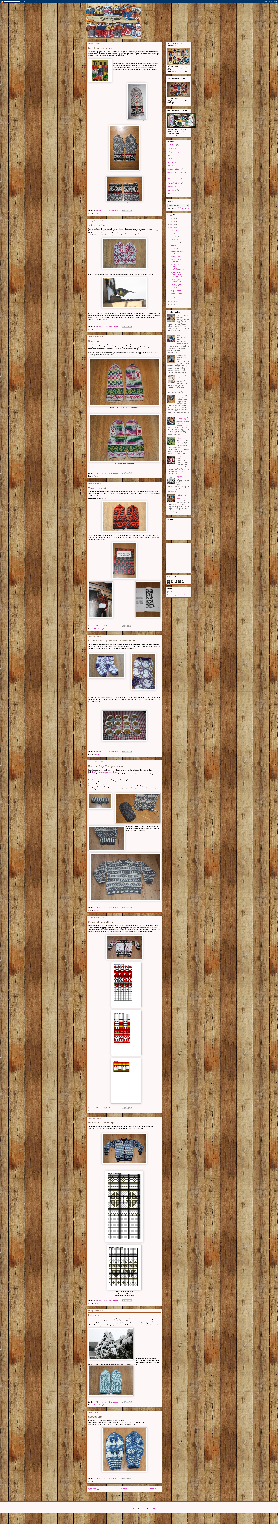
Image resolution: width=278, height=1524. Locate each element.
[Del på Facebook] (129, 211)
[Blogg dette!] (125, 211)
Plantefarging (98, 629)
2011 (172, 304)
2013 (172, 227)
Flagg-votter (181, 456)
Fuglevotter (93, 1315)
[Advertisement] (181, 557)
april (174, 236)
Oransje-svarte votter (98, 487)
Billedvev (171, 145)
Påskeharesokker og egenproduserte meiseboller (111, 640)
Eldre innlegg (155, 1489)
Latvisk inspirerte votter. (100, 47)
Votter (96, 213)
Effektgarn (171, 148)
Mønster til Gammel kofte (100, 921)
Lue (168, 166)
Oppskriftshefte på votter (178, 178)
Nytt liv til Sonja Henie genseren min (106, 766)
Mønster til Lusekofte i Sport (102, 1122)
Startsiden (125, 1489)
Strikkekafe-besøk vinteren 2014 (182, 497)
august (175, 233)
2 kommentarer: (114, 210)
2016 (172, 218)
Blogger (155, 1509)
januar (175, 297)
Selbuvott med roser (97, 225)
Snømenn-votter (95, 1416)
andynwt (143, 1509)
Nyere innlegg (93, 1489)
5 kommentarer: (114, 907)
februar (175, 242)
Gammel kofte (181, 376)
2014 (172, 224)
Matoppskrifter (173, 169)
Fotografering (98, 1405)
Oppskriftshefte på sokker (178, 172)
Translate (185, 208)
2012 (172, 301)
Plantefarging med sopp (182, 316)
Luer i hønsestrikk (181, 336)
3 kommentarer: (114, 326)
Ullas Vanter (94, 340)
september (176, 230)
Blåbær (179, 438)
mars (174, 239)
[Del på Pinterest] (131, 211)
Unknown (173, 592)
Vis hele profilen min (176, 595)
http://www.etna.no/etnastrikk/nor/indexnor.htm (106, 772)
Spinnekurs (171, 190)
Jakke (96, 1111)
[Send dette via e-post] (123, 211)
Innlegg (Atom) (128, 1496)
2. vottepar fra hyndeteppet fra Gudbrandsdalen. (182, 420)
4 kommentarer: (114, 473)
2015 (172, 221)
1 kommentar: (113, 626)
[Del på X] (127, 211)
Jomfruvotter (172, 162)
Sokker (96, 754)
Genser (96, 910)
